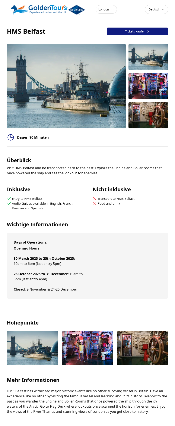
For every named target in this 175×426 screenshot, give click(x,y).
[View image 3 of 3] (148, 115)
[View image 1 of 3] (148, 57)
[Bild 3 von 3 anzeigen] (142, 348)
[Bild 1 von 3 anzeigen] (32, 348)
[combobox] (156, 9)
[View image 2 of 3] (148, 86)
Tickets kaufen (135, 31)
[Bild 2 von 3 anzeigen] (87, 348)
